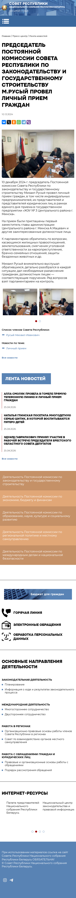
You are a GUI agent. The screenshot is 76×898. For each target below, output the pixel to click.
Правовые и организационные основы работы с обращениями (36, 764)
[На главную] (4, 7)
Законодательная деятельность (27, 679)
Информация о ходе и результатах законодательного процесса (39, 691)
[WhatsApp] (19, 122)
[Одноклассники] (14, 122)
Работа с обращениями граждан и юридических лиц (28, 756)
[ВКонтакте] (4, 122)
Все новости (9, 357)
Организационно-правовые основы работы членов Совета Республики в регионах (38, 733)
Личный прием (16, 348)
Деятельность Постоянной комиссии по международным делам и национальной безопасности (33, 555)
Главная (6, 36)
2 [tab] (40, 321)
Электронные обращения (37, 625)
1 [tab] (36, 321)
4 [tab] (44, 832)
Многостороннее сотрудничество (27, 709)
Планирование (15, 684)
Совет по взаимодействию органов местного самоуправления (34, 741)
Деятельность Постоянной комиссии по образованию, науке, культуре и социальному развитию (36, 516)
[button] (5, 21)
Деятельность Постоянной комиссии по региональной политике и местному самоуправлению (32, 535)
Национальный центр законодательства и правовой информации (56, 806)
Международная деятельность (26, 704)
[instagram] (5, 880)
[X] (9, 122)
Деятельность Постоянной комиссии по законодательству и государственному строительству (32, 480)
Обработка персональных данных (37, 637)
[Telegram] (24, 122)
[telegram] (11, 880)
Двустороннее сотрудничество (25, 714)
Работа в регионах (16, 726)
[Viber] (29, 122)
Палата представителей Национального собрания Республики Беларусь (20, 807)
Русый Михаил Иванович (23, 335)
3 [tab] (40, 832)
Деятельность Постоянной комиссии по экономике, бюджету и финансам (32, 498)
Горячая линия (27, 613)
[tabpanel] (20, 302)
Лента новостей (38, 36)
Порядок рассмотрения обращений (28, 770)
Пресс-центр (20, 36)
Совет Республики (37, 4)
